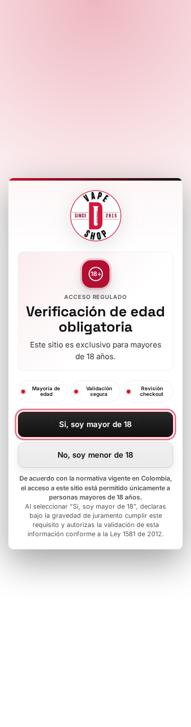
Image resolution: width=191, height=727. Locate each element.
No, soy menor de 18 (96, 455)
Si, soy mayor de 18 (95, 424)
